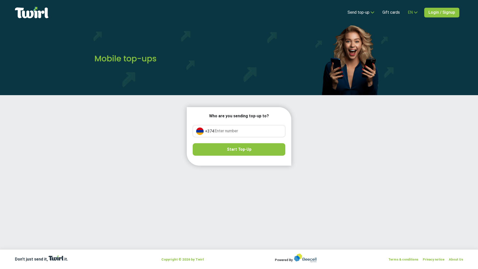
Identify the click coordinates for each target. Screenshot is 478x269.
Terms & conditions (403, 259)
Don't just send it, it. (41, 259)
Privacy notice (433, 259)
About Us (456, 259)
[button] (413, 12)
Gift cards (391, 12)
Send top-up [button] (359, 12)
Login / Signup (441, 12)
